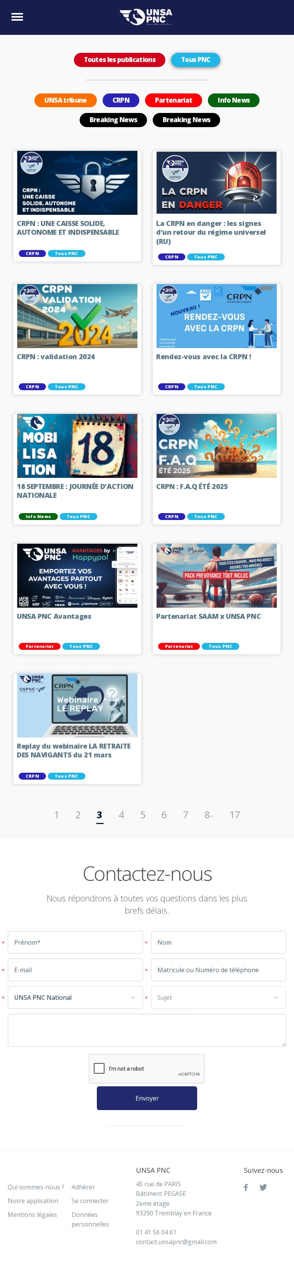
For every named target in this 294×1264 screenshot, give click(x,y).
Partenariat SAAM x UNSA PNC (208, 616)
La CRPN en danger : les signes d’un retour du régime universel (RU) (211, 232)
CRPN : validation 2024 (56, 356)
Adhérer (83, 1187)
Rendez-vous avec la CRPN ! (203, 356)
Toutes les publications (119, 59)
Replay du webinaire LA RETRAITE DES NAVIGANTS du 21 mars (74, 751)
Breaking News (113, 119)
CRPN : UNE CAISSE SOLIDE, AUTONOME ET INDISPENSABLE (68, 228)
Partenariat (174, 100)
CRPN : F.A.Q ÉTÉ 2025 (192, 486)
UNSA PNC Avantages (54, 616)
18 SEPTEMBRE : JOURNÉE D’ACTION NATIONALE (75, 491)
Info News (234, 100)
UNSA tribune (65, 100)
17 (234, 814)
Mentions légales (32, 1214)
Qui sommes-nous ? (36, 1187)
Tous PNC (196, 59)
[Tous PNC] (148, 17)
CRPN (121, 100)
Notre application (33, 1201)
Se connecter (90, 1201)
